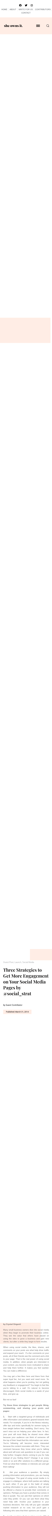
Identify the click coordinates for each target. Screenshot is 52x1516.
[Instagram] (31, 5)
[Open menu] (38, 26)
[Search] (47, 25)
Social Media (28, 962)
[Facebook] (20, 5)
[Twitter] (26, 5)
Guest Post (8, 962)
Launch (18, 962)
